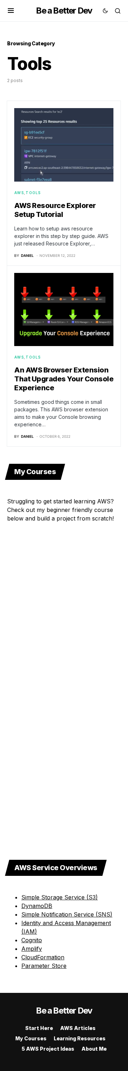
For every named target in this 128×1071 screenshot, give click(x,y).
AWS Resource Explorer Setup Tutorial (55, 210)
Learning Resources (80, 1038)
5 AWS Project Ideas (48, 1049)
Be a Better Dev (64, 10)
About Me (94, 1049)
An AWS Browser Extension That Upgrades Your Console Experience (63, 379)
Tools (33, 193)
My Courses (31, 1038)
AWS (19, 193)
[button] (11, 10)
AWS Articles (78, 1028)
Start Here (39, 1028)
